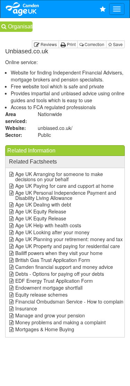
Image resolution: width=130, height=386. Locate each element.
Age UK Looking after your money (52, 232)
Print (71, 44)
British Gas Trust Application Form (52, 259)
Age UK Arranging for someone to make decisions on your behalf (59, 176)
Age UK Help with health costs (48, 225)
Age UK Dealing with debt (43, 204)
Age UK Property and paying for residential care (67, 246)
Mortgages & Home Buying (44, 329)
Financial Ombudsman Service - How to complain (69, 301)
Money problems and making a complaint (60, 322)
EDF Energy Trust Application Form (54, 280)
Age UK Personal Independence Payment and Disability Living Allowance (65, 195)
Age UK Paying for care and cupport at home (64, 185)
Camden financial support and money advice (64, 266)
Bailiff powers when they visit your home (59, 252)
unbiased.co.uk (55, 127)
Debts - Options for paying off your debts (59, 273)
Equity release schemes (41, 294)
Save (117, 44)
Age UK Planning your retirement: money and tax (69, 239)
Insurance (26, 308)
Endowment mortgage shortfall (49, 287)
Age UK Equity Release (40, 211)
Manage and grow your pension (50, 315)
